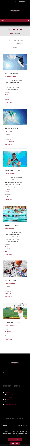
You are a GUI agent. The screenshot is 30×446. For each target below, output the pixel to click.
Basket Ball (10, 280)
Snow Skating (11, 128)
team (15, 47)
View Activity (8, 102)
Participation (11, 225)
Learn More (15, 443)
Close (11, 439)
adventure (18, 40)
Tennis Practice (12, 323)
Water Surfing (11, 73)
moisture (19, 43)
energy (9, 43)
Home (12, 33)
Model (18, 439)
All (9, 40)
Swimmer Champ (12, 171)
